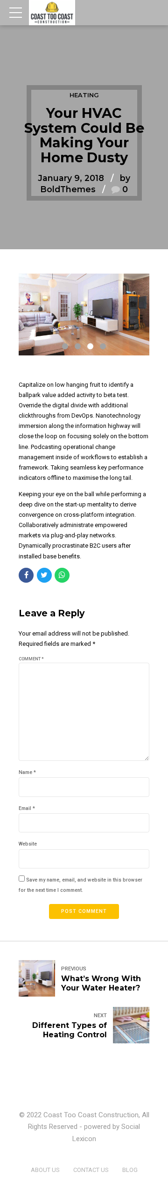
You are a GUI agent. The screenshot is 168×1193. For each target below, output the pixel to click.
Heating (84, 95)
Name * (27, 772)
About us (45, 1169)
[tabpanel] (84, 314)
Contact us (91, 1169)
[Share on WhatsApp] (62, 575)
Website (28, 844)
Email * (27, 808)
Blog (130, 1169)
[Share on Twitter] (44, 575)
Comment (31, 659)
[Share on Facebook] (26, 575)
